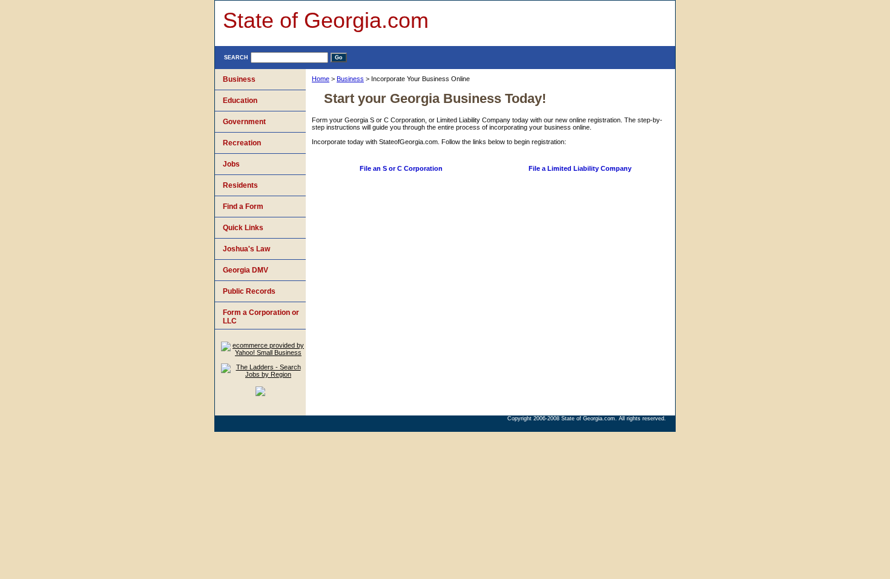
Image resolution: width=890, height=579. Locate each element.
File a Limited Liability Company (580, 168)
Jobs (231, 164)
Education (240, 100)
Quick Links (243, 227)
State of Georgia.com (326, 20)
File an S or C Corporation (401, 168)
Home (320, 78)
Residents (240, 185)
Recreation (242, 143)
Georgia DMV (245, 270)
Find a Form (243, 206)
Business (350, 78)
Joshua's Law (246, 249)
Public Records (249, 291)
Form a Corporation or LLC (261, 316)
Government (244, 121)
